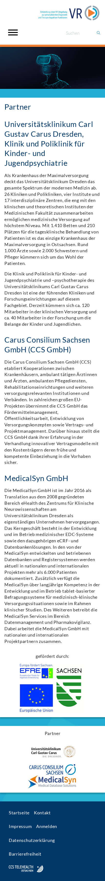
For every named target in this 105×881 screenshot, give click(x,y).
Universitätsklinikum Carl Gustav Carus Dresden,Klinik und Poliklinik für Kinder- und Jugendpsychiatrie (48, 144)
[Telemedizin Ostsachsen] (69, 12)
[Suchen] (98, 33)
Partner (17, 106)
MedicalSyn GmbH (36, 478)
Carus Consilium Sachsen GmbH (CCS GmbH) (47, 344)
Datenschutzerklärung (32, 840)
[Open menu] (13, 32)
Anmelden (46, 826)
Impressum (20, 826)
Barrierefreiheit (25, 854)
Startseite (19, 812)
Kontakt (42, 812)
